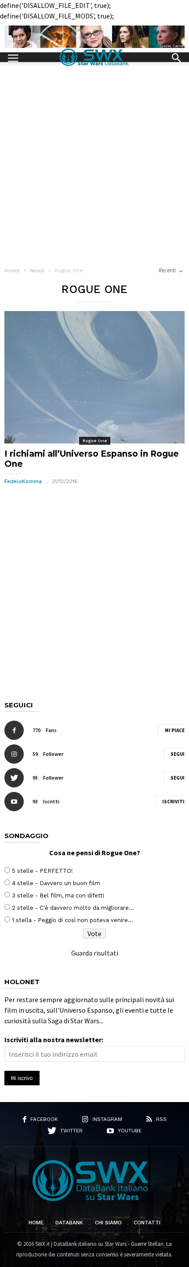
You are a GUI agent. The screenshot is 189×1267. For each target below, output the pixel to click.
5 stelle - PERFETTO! (42, 871)
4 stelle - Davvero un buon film (56, 883)
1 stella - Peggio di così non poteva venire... (72, 920)
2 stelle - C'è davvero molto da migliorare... (73, 907)
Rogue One (95, 440)
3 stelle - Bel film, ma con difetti (58, 895)
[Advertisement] (94, 161)
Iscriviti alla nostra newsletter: (53, 1039)
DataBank (69, 1222)
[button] (176, 56)
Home (36, 1222)
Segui (178, 754)
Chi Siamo (108, 1222)
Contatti (147, 1222)
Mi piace (175, 730)
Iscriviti (173, 801)
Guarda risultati (94, 952)
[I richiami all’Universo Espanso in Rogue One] (94, 377)
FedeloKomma (23, 481)
